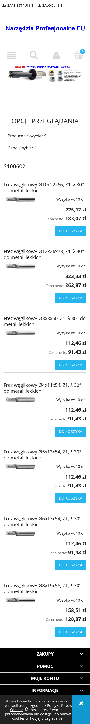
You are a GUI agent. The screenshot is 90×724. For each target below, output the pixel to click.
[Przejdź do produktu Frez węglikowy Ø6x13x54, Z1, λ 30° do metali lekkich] (20, 532)
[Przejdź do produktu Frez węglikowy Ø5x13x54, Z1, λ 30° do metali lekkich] (20, 466)
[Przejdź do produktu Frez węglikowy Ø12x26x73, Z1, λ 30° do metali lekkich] (20, 265)
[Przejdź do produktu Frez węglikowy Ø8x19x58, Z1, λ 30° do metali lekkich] (20, 599)
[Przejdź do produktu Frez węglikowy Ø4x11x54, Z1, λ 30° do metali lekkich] (20, 399)
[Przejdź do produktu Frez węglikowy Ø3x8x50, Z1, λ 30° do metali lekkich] (20, 332)
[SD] (45, 73)
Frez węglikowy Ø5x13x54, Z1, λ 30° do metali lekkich (42, 454)
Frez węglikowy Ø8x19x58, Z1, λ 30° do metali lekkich (42, 588)
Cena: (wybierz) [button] (22, 147)
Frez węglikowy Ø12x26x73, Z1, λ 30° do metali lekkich (44, 254)
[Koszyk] (78, 55)
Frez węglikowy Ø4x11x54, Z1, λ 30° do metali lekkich (42, 388)
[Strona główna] (45, 25)
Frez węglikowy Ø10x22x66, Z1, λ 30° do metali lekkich (44, 187)
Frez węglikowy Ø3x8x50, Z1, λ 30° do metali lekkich (45, 321)
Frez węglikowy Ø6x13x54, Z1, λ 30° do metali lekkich (42, 521)
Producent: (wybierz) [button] (27, 135)
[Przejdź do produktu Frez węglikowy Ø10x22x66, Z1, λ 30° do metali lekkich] (20, 198)
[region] (45, 94)
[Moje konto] (56, 55)
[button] (11, 55)
